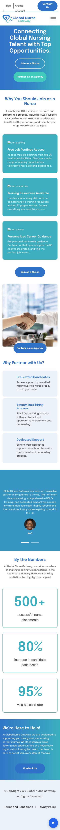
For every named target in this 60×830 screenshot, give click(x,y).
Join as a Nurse (30, 63)
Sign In (6, 7)
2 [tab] (35, 542)
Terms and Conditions (18, 807)
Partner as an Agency (30, 77)
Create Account (20, 7)
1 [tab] (25, 542)
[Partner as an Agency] (30, 315)
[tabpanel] (30, 512)
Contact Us (47, 6)
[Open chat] (53, 823)
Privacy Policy (47, 807)
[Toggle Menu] (53, 19)
